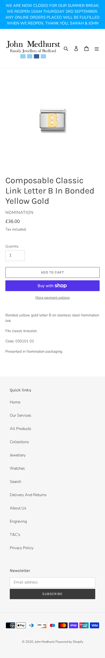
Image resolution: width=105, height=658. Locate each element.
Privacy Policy (21, 548)
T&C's (15, 534)
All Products (20, 428)
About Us (18, 508)
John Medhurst (44, 642)
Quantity (12, 246)
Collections (19, 442)
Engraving (18, 521)
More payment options (52, 297)
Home (15, 402)
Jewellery (18, 455)
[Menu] (97, 48)
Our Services (20, 415)
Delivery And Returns (28, 495)
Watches (17, 468)
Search (15, 481)
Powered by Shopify (69, 642)
